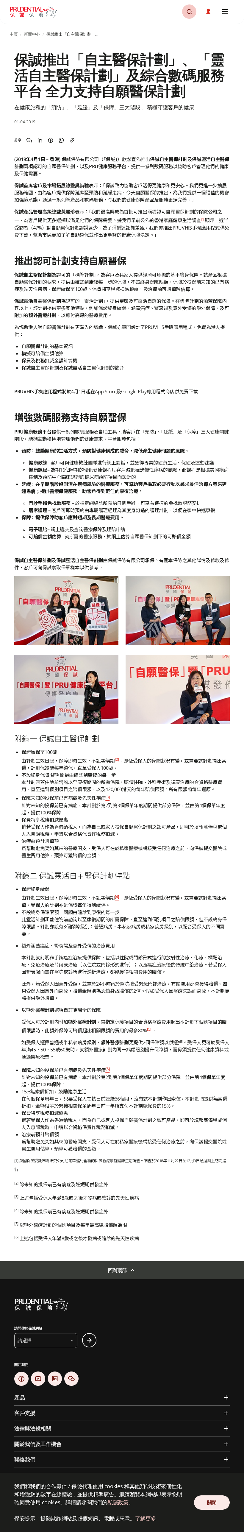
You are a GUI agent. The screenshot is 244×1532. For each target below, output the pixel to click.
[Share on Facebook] (51, 140)
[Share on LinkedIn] (40, 140)
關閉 (211, 1502)
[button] (209, 11)
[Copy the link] (72, 140)
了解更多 (145, 1518)
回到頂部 (117, 1270)
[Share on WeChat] (29, 140)
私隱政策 (118, 1502)
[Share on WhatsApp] (61, 140)
